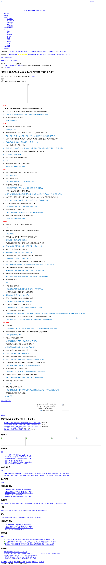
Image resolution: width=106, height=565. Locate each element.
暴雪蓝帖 (20, 65)
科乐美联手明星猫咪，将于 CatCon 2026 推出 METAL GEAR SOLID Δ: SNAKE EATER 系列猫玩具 (33, 553)
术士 (8, 45)
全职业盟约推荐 (22, 54)
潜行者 (9, 36)
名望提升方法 (54, 54)
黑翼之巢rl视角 (5, 503)
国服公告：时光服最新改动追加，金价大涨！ (17, 430)
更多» (2, 452)
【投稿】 (33, 76)
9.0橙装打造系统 (12, 54)
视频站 (6, 15)
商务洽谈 (22, 562)
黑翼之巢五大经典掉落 (17, 503)
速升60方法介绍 (31, 510)
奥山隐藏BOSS (28, 503)
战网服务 (15, 60)
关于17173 (4, 562)
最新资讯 (10, 19)
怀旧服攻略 (10, 20)
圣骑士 (9, 41)
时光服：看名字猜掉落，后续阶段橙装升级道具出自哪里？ (21, 424)
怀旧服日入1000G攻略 (18, 510)
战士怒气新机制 (61, 51)
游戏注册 (3, 60)
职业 (5, 29)
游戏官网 (9, 57)
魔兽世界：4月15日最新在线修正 (13, 428)
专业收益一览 (42, 51)
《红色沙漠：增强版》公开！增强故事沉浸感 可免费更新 (21, 559)
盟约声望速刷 (32, 54)
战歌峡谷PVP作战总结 (34, 517)
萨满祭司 (10, 34)
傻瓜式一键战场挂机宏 (20, 517)
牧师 (8, 43)
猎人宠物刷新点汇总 (43, 54)
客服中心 (35, 562)
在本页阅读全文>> (6, 401)
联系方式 (28, 562)
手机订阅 (91, 1)
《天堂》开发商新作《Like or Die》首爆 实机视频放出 (20, 557)
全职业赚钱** (51, 503)
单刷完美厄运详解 (61, 503)
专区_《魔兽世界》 (10, 65)
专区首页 (6, 13)
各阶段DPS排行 (22, 51)
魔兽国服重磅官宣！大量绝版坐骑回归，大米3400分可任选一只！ (23, 426)
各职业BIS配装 (8, 27)
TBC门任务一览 (32, 51)
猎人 (8, 33)
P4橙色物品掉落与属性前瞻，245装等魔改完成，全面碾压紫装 (22, 423)
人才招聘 (10, 562)
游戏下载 (3, 57)
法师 (8, 38)
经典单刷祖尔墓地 (6, 510)
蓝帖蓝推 (10, 26)
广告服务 (16, 562)
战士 (8, 31)
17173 (2, 65)
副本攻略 (10, 22)
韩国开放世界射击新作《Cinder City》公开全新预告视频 (20, 555)
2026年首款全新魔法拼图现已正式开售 (15, 552)
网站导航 (41, 562)
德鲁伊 (9, 39)
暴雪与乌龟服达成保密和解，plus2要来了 (17, 463)
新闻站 (6, 17)
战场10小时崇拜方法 (40, 503)
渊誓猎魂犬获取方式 (65, 54)
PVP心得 (9, 24)
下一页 (5, 399)
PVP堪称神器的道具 (6, 517)
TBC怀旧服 (7, 46)
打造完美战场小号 (41, 510)
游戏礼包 (9, 60)
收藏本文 (3, 415)
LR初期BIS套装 (51, 51)
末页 (8, 399)
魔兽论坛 (6, 48)
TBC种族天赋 (13, 51)
